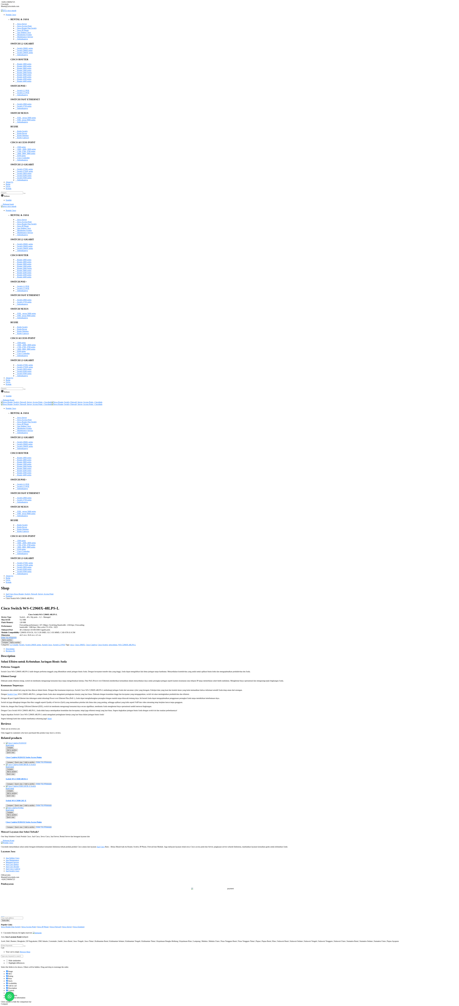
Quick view (10, 752)
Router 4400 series (24, 81)
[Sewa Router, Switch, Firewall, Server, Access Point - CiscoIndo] (26, 402)
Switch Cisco (47, 645)
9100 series (21, 156)
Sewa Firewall (55, 927)
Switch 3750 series (24, 106)
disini (50, 719)
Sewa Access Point (24, 26)
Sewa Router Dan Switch (26, 28)
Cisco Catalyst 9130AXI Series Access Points (24, 822)
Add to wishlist (7, 640)
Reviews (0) (10, 651)
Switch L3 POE (23, 93)
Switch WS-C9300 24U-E (16, 801)
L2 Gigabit (14, 645)
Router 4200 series (24, 77)
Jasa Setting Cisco (24, 32)
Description (10, 649)
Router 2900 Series (24, 73)
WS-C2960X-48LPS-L (127, 645)
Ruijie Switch (22, 131)
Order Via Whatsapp (44, 762)
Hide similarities (14, 961)
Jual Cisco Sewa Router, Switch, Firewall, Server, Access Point (29, 594)
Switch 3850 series (24, 173)
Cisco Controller (23, 158)
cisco (72, 645)
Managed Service (12, 862)
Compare (5, 642)
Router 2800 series (24, 66)
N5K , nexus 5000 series (26, 118)
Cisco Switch (103, 645)
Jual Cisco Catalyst (13, 869)
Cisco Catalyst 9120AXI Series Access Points (24, 757)
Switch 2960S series (25, 50)
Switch (21, 645)
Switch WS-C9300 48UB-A (17, 779)
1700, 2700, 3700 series (26, 151)
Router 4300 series (24, 79)
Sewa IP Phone (23, 30)
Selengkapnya (22, 39)
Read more (10, 745)
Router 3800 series (24, 68)
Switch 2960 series (24, 104)
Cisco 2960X (80, 645)
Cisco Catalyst (91, 645)
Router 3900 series (24, 75)
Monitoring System (24, 35)
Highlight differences (16, 963)
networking (113, 645)
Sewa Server (22, 24)
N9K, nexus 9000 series (26, 120)
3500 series (21, 147)
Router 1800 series (24, 64)
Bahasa (7, 196)
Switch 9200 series (24, 176)
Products (9, 596)
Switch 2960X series (25, 53)
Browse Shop (25, 952)
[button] (9, 996)
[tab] (232, 649)
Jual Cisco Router (12, 867)
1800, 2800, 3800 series (26, 153)
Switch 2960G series (25, 48)
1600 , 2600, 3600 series (26, 149)
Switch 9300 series (24, 178)
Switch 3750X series (25, 171)
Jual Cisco (101, 847)
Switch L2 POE (23, 91)
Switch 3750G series (25, 169)
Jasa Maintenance (12, 860)
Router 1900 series (24, 70)
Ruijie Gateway (23, 138)
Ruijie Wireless (23, 136)
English (8, 200)
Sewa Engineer (79, 927)
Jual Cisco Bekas (12, 864)
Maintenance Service (25, 37)
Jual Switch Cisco (12, 871)
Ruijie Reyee (22, 133)
